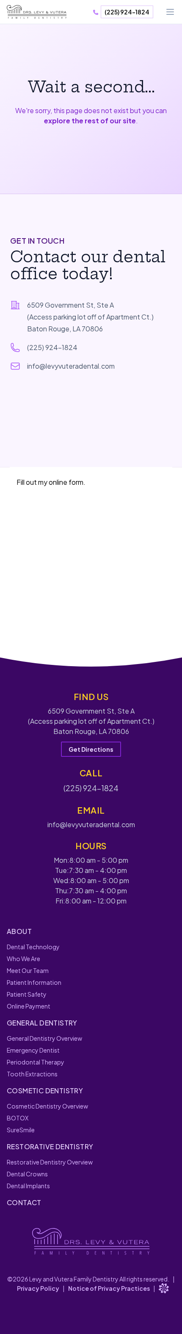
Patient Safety (27, 994)
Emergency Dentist (33, 1050)
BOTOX (17, 1118)
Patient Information (34, 982)
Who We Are (23, 958)
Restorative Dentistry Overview (50, 1162)
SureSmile (21, 1130)
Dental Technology (33, 946)
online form (66, 482)
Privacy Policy (38, 1288)
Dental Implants (28, 1185)
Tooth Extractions (32, 1074)
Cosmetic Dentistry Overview (47, 1106)
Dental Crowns (27, 1174)
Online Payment (28, 1006)
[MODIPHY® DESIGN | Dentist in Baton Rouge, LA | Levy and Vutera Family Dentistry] (164, 1288)
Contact (24, 1202)
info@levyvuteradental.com (71, 365)
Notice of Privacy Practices (109, 1288)
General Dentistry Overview (44, 1038)
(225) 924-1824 (127, 12)
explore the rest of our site (90, 120)
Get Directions (91, 749)
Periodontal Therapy (35, 1062)
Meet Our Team (28, 970)
